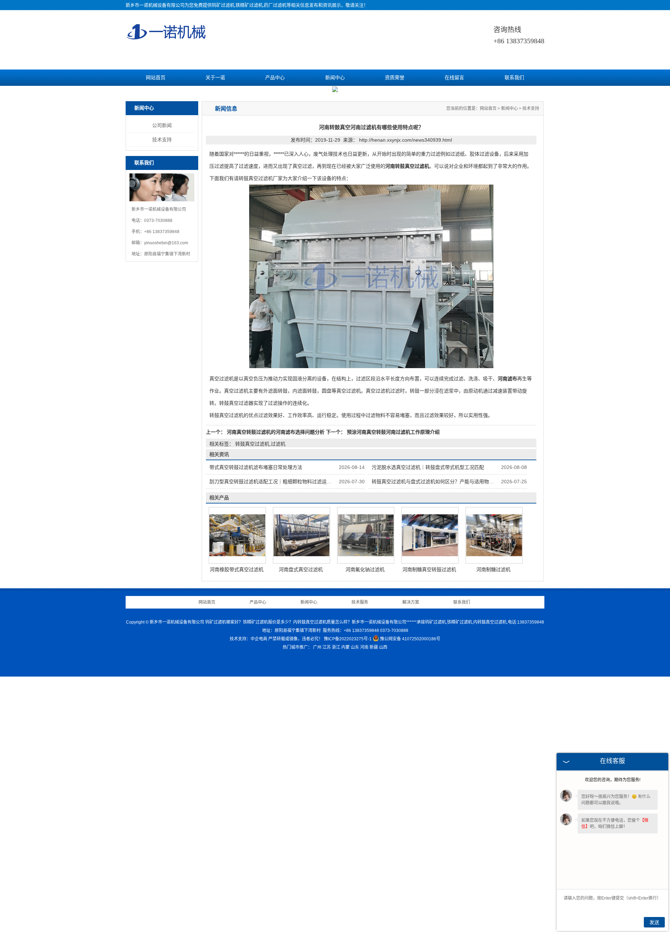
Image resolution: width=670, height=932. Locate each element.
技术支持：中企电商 (248, 894)
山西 (383, 902)
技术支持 (162, 395)
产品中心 (275, 77)
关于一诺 (215, 77)
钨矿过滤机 (223, 5)
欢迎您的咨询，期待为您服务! (612, 779)
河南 (364, 902)
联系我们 (514, 77)
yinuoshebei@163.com (166, 498)
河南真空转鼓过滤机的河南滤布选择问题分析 (275, 687)
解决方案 (410, 857)
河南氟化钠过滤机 (365, 825)
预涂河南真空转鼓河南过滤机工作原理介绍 (392, 687)
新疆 (374, 902)
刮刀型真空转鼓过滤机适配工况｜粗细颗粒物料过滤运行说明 (275, 737)
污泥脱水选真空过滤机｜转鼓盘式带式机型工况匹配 (428, 722)
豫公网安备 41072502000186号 (410, 894)
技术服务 (359, 857)
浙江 (336, 902)
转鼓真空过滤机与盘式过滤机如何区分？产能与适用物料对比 (438, 737)
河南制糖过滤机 (493, 825)
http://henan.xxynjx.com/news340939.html (405, 395)
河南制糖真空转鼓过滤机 (429, 825)
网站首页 (155, 77)
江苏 (326, 902)
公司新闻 (162, 380)
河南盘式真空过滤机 (301, 825)
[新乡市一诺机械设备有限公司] (167, 37)
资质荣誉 (394, 77)
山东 (355, 902)
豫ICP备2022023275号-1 (348, 894)
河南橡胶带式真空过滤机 (236, 825)
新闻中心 (335, 77)
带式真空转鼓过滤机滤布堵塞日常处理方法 (255, 722)
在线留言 (454, 77)
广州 (317, 902)
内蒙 (345, 902)
